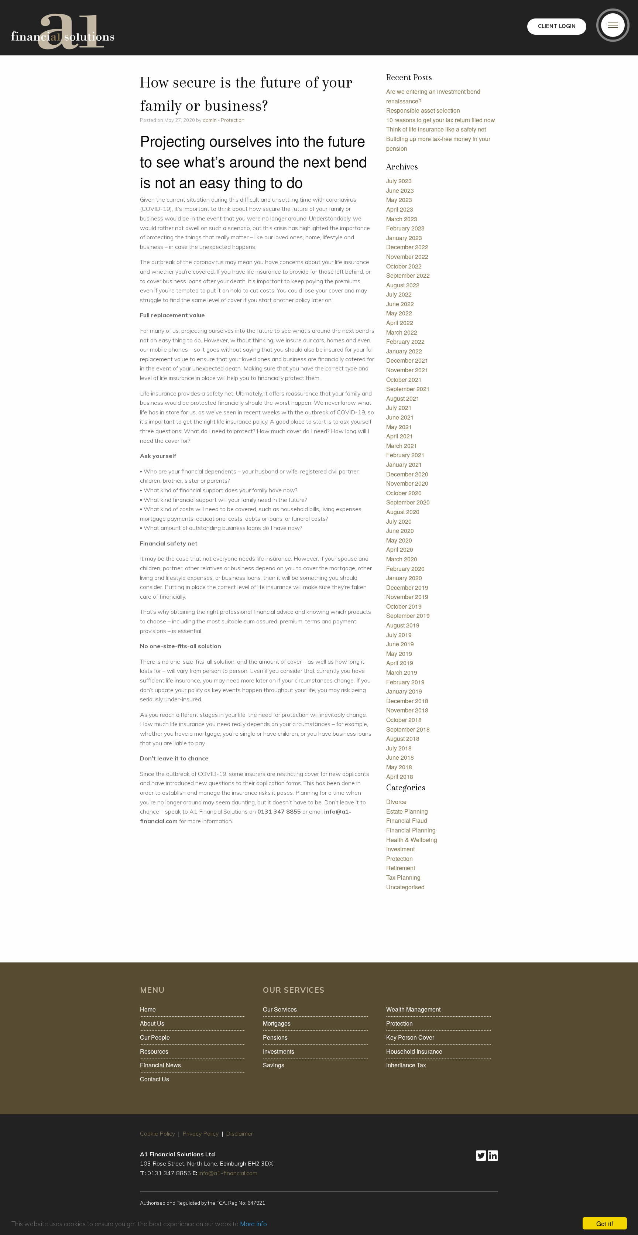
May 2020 (399, 540)
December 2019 (407, 587)
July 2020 (399, 521)
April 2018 (399, 776)
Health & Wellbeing (411, 839)
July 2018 (399, 748)
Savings (273, 1065)
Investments (278, 1051)
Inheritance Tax (406, 1065)
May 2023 (399, 199)
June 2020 (400, 530)
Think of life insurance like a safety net (436, 129)
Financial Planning (411, 830)
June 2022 (400, 304)
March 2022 (401, 332)
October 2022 (404, 266)
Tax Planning (403, 877)
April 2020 (399, 549)
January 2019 (404, 691)
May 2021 (399, 426)
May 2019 (399, 653)
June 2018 (400, 757)
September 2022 (408, 275)
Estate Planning (407, 811)
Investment (400, 849)
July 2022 (399, 294)
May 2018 (399, 767)
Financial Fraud (406, 820)
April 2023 (399, 209)
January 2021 (404, 464)
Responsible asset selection (423, 110)
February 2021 (405, 455)
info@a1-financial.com (228, 1173)
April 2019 (399, 662)
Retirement (400, 867)
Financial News (160, 1065)
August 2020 (402, 511)
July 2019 (399, 634)
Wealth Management (413, 1009)
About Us (152, 1023)
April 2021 (399, 436)
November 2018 (407, 710)
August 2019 (402, 625)
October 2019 (404, 606)
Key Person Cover (410, 1037)
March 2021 (401, 445)
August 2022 (402, 285)
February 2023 (405, 228)
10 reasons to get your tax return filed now (440, 120)
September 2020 (408, 502)
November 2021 (407, 370)
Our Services (280, 1009)
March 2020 (401, 559)
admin (210, 120)
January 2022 (404, 351)
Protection (232, 120)
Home (148, 1009)
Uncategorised (405, 887)
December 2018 (407, 701)
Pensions (275, 1037)
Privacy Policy (200, 1133)
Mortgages (277, 1023)
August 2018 (402, 738)
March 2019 (401, 672)
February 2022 (405, 341)
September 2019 (408, 615)
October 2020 (404, 493)
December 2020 (407, 474)
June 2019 (400, 644)
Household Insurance (414, 1051)
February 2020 (405, 568)
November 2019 (407, 596)
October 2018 (404, 719)
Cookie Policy (157, 1133)
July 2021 (399, 407)
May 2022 (399, 313)
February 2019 (405, 682)
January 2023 (404, 237)
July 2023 (399, 181)
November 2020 (407, 483)
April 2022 (399, 322)
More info (253, 1224)
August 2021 (402, 398)
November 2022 (407, 256)
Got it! (604, 1223)
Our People (155, 1037)
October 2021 (404, 379)
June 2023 (400, 190)
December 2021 (407, 360)
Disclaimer (239, 1133)
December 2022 (407, 247)
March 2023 (401, 219)
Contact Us (154, 1079)
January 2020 (404, 578)
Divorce (396, 801)
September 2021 (408, 388)
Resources (154, 1051)
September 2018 (408, 729)
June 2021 (400, 417)
